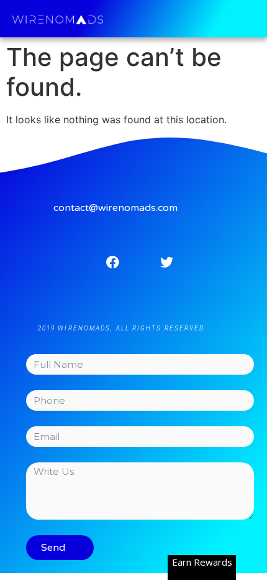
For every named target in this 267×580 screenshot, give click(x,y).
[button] (255, 19)
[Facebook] (112, 262)
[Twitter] (167, 262)
